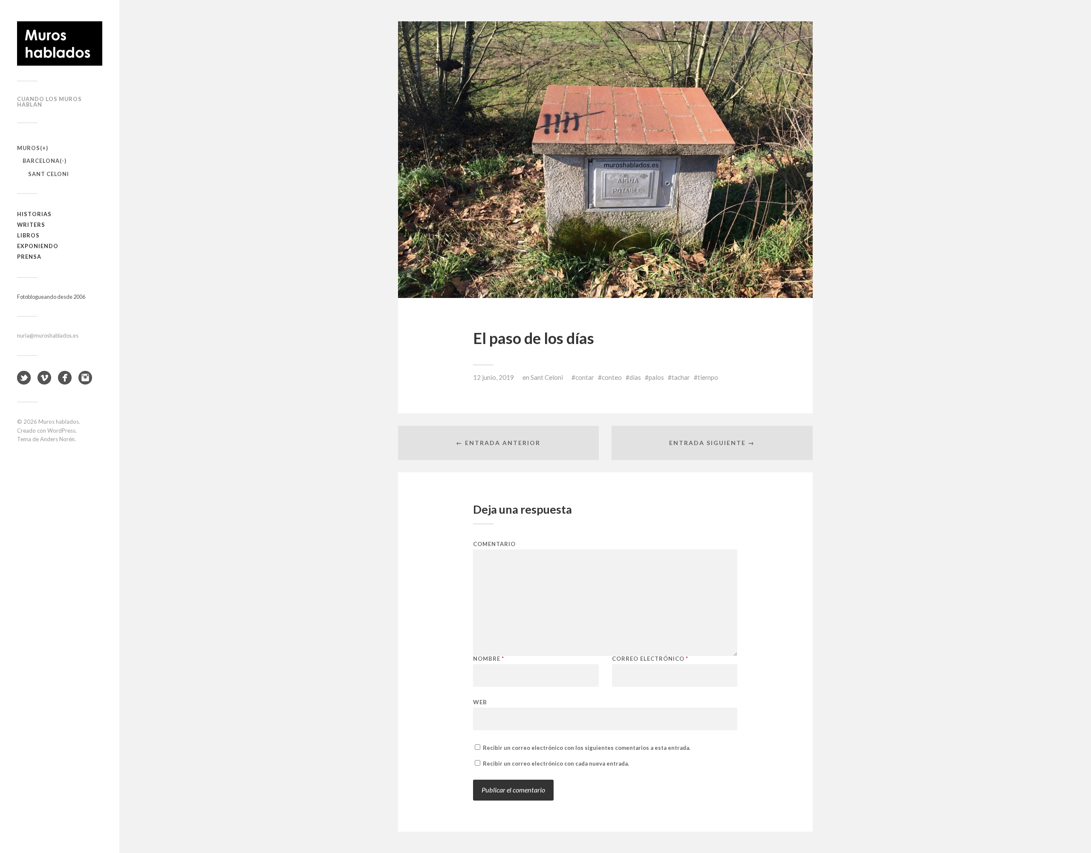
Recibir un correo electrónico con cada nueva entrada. (556, 763)
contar (584, 377)
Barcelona (41, 160)
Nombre (488, 659)
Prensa (29, 256)
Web (480, 702)
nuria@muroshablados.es (47, 335)
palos (656, 377)
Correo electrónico (650, 659)
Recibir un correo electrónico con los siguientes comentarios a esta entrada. (586, 747)
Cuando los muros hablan (49, 101)
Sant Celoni (48, 174)
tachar (681, 377)
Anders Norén (57, 439)
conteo (612, 377)
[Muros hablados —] (59, 43)
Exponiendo (37, 246)
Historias (34, 214)
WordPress (61, 430)
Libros (28, 235)
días (635, 377)
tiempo (708, 377)
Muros (28, 148)
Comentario (494, 544)
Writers (31, 224)
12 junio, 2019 (493, 377)
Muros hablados (58, 421)
